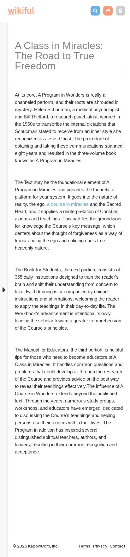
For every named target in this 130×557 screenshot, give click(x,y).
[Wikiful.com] (21, 11)
